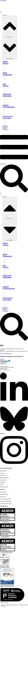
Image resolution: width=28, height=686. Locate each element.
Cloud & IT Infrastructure (5, 501)
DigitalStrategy (6, 62)
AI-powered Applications (5, 498)
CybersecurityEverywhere (8, 117)
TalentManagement (7, 73)
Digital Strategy (3, 492)
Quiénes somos (3, 470)
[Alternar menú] (0, 12)
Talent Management (4, 494)
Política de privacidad (16, 606)
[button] (8, 342)
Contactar (2, 473)
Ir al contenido (3, 0)
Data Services (3, 496)
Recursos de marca (4, 486)
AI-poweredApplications (7, 95)
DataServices (5, 85)
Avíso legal (8, 606)
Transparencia (3, 479)
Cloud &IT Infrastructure (9, 106)
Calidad (1, 484)
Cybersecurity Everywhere (5, 503)
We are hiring (3, 475)
